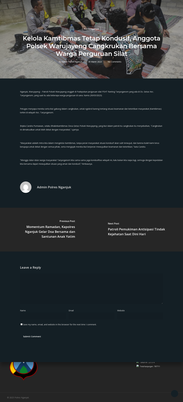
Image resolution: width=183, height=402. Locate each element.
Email (72, 310)
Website (121, 310)
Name (23, 310)
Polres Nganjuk (91, 29)
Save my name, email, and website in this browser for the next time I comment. (60, 324)
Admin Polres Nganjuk (72, 61)
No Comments (114, 61)
